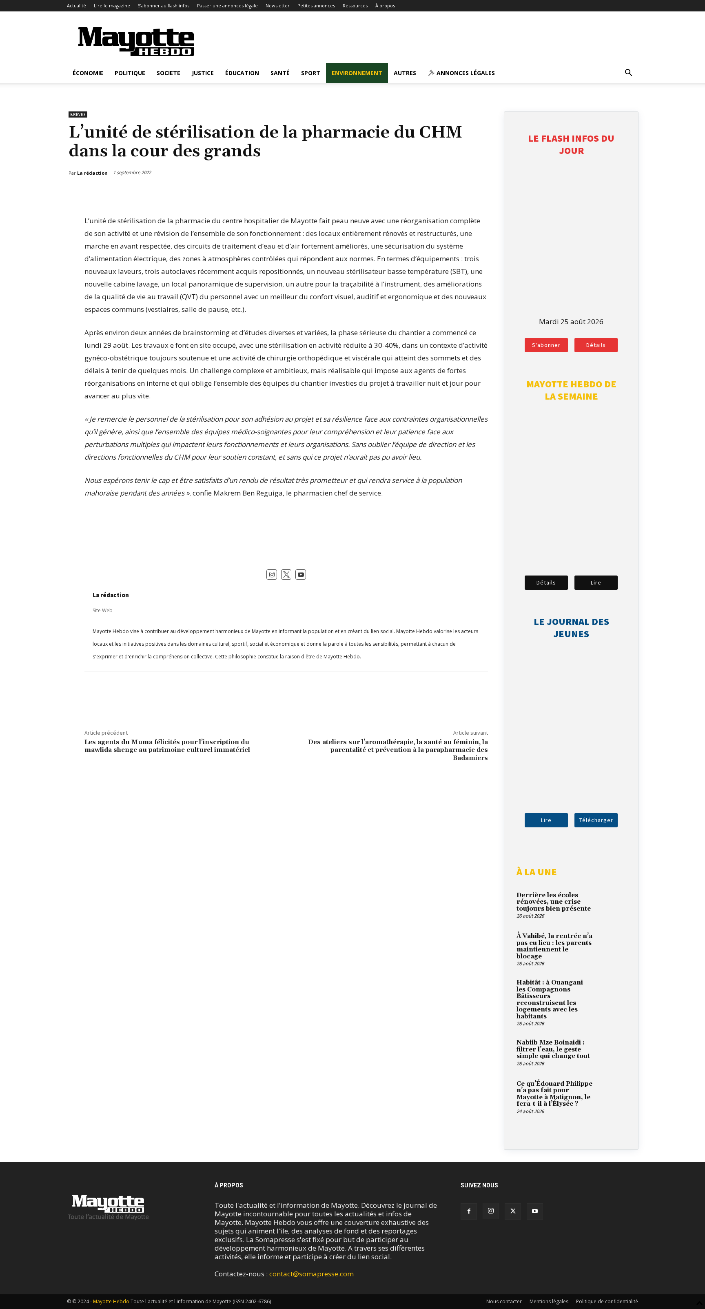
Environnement (357, 73)
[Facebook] (445, 194)
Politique (130, 73)
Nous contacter (504, 1301)
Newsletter (278, 5)
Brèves (78, 114)
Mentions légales (549, 1301)
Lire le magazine (112, 5)
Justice (203, 73)
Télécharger (596, 820)
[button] (628, 73)
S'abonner (546, 345)
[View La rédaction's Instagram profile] (271, 574)
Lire (596, 582)
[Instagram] (491, 1211)
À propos (385, 5)
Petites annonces (316, 5)
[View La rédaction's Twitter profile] (286, 574)
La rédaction (111, 595)
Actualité (76, 5)
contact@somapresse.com (311, 1273)
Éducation (242, 73)
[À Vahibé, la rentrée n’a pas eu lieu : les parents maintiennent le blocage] (611, 945)
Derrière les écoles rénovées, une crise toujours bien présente (554, 902)
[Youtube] (535, 1211)
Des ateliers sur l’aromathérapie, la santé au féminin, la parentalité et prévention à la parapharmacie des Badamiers (398, 750)
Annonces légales (465, 73)
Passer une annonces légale (227, 5)
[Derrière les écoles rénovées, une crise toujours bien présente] (611, 905)
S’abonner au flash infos (163, 5)
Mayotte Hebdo (111, 1301)
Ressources (355, 5)
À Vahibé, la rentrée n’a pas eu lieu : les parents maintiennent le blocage (554, 946)
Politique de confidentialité (607, 1301)
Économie (88, 73)
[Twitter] (464, 194)
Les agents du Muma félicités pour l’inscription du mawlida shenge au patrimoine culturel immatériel (167, 746)
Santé (280, 73)
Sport (310, 73)
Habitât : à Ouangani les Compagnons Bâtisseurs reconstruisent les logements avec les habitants (550, 999)
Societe (168, 73)
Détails (596, 345)
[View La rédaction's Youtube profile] (300, 574)
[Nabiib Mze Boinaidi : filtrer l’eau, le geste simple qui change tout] (611, 1052)
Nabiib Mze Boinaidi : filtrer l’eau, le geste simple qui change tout (553, 1049)
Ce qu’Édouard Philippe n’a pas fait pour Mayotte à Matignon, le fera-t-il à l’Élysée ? (554, 1094)
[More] (483, 194)
